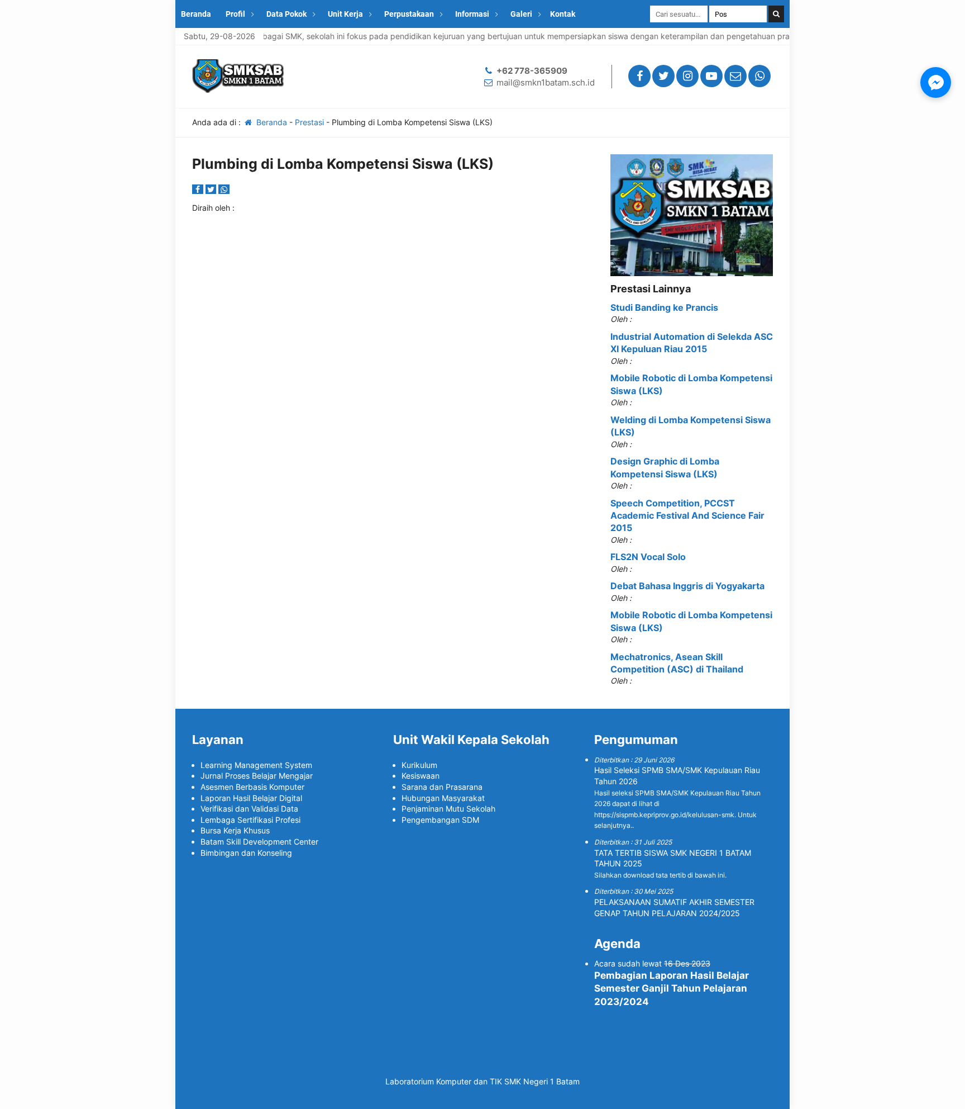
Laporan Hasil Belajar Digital (251, 798)
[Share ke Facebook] (199, 189)
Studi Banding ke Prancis (664, 307)
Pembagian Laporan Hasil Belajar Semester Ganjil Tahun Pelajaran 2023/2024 (671, 989)
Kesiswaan (420, 775)
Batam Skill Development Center (259, 841)
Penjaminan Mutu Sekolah (448, 808)
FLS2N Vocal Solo (648, 556)
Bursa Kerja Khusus (235, 830)
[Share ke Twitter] (212, 189)
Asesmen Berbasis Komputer (252, 787)
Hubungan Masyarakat (443, 798)
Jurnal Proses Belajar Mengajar (256, 775)
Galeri (521, 14)
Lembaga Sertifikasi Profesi (250, 819)
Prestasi (309, 122)
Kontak (562, 14)
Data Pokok (286, 14)
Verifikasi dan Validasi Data (249, 808)
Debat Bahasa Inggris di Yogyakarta (687, 585)
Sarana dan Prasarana (442, 787)
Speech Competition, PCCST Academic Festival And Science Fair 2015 (687, 515)
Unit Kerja (345, 14)
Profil (235, 14)
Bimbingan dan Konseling (246, 852)
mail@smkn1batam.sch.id (545, 82)
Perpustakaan (409, 14)
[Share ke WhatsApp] (224, 189)
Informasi (472, 14)
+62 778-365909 (531, 70)
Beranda (196, 14)
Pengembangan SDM (440, 819)
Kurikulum (419, 765)
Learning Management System (256, 765)
